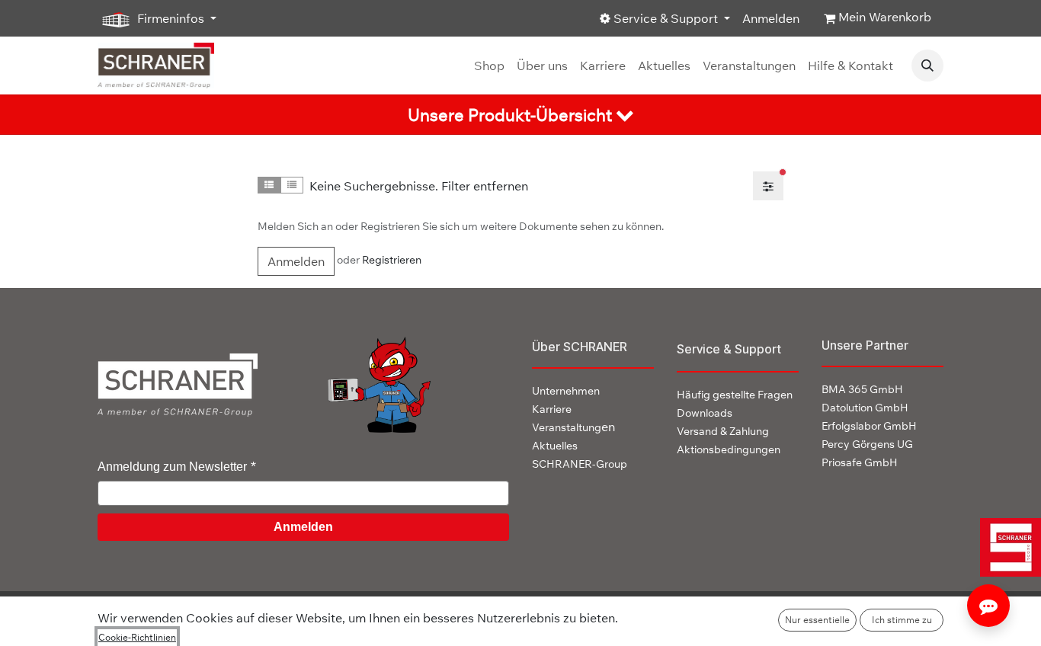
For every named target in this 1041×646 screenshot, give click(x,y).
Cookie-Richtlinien (137, 637)
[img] (1005, 547)
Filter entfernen (484, 185)
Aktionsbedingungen (728, 449)
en (573, 426)
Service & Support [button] (665, 18)
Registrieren (391, 260)
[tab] (520, 114)
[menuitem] (489, 65)
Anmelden (770, 18)
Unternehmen (566, 391)
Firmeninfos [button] (170, 18)
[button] (927, 66)
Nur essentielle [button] (817, 619)
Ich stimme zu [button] (902, 619)
